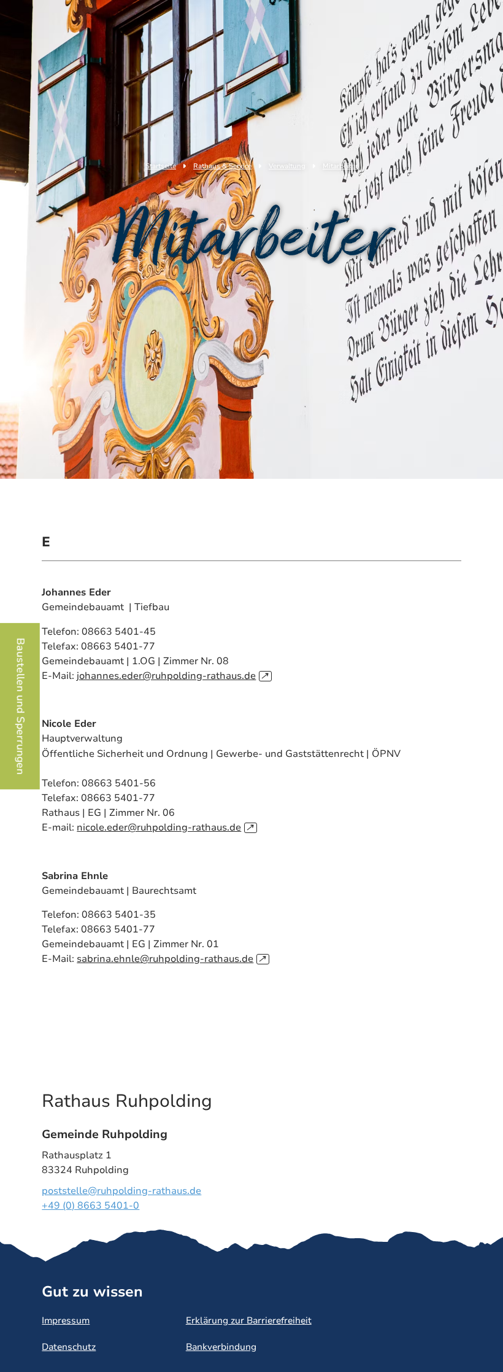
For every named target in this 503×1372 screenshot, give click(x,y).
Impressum (66, 1320)
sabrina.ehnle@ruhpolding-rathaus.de (171, 959)
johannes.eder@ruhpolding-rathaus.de (172, 676)
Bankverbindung (221, 1346)
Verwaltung (287, 166)
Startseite (160, 166)
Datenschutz (69, 1346)
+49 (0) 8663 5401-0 (90, 1205)
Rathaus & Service (222, 166)
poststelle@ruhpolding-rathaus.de (121, 1191)
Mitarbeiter (340, 166)
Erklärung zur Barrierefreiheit (249, 1320)
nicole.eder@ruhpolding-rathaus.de (165, 827)
